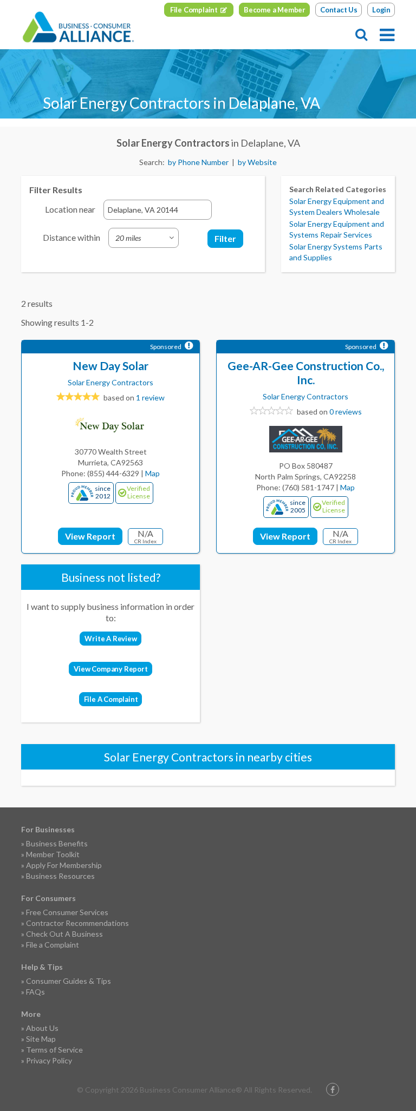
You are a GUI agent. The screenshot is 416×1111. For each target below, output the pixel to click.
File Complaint (194, 9)
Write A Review (110, 638)
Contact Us (339, 9)
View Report (90, 536)
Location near (70, 209)
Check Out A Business (64, 933)
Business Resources (60, 875)
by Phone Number (198, 162)
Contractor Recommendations (77, 923)
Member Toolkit (53, 854)
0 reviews (345, 411)
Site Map (41, 1038)
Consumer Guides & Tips (68, 980)
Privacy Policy (49, 1060)
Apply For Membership (64, 865)
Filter (225, 238)
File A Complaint (111, 699)
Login (381, 9)
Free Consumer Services (67, 912)
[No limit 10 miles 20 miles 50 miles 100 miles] (143, 237)
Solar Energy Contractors (110, 382)
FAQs (35, 991)
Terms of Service (54, 1049)
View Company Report (110, 669)
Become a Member (275, 9)
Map (152, 473)
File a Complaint (52, 944)
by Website (257, 162)
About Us (42, 1028)
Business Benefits (57, 843)
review (150, 397)
